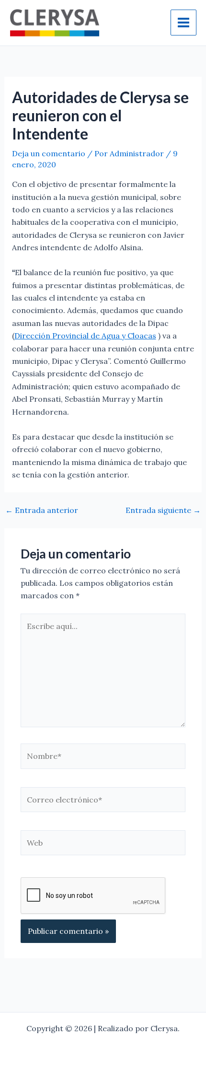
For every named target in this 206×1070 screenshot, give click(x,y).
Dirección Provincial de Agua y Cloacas (85, 335)
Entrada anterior (41, 510)
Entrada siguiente (163, 510)
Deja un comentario (48, 153)
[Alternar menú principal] (183, 22)
